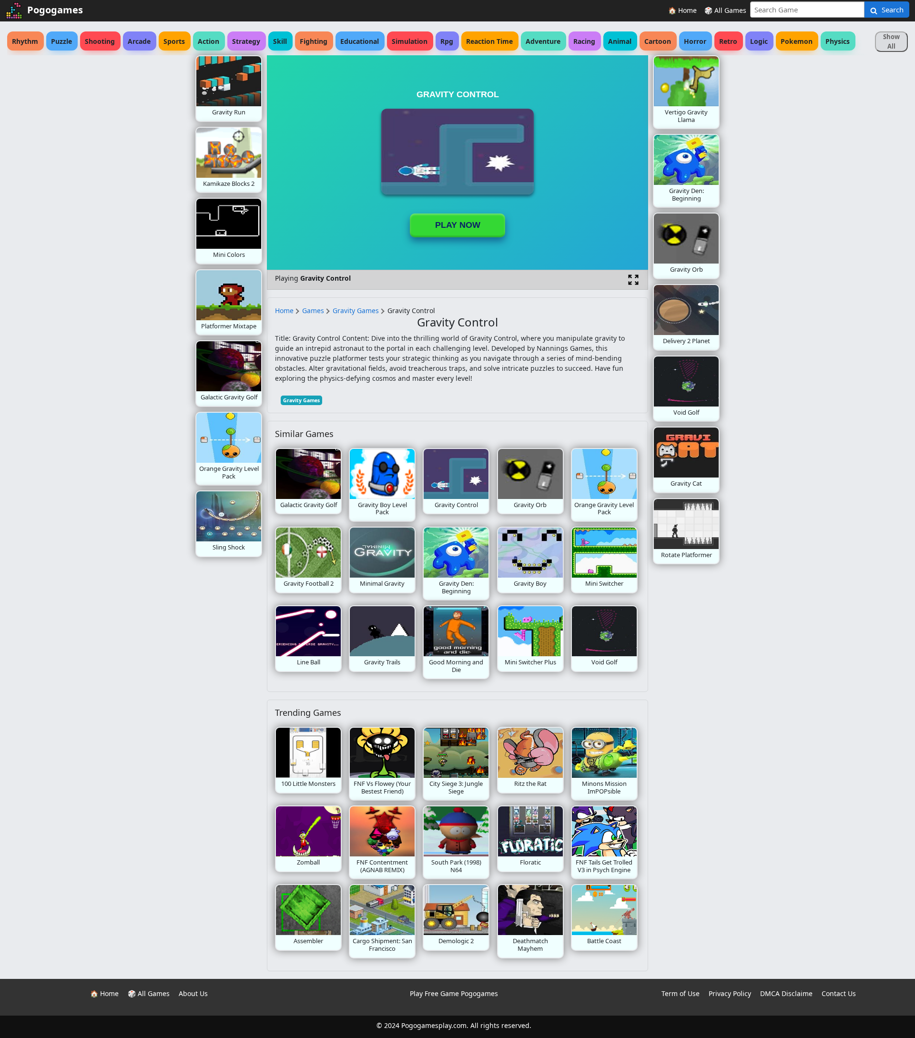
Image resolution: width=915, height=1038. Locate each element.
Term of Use (680, 993)
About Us (193, 993)
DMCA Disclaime (786, 993)
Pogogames (55, 9)
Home (284, 310)
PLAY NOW (457, 225)
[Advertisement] (119, 198)
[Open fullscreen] (633, 279)
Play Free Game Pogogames (454, 993)
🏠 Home (682, 10)
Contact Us (839, 993)
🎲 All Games (725, 10)
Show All (891, 41)
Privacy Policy (730, 993)
